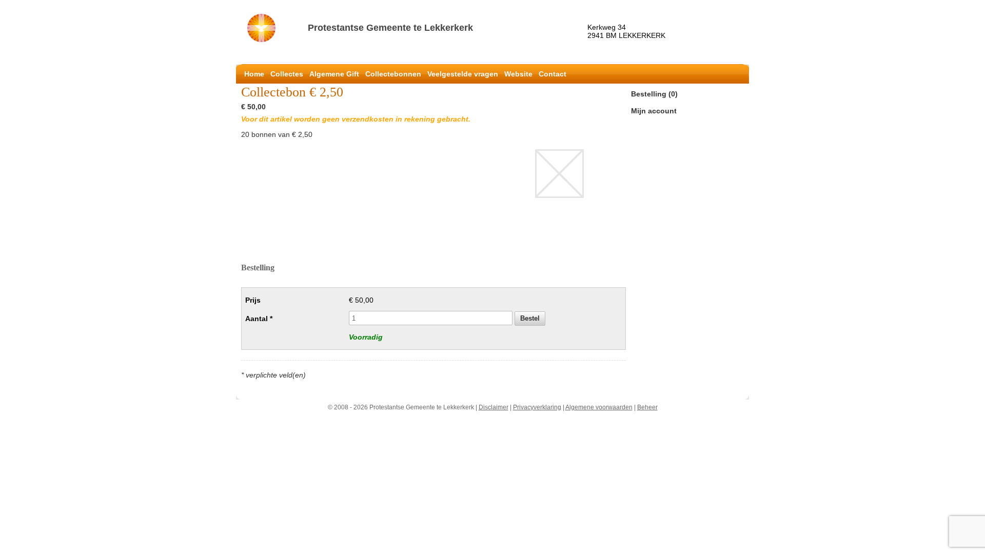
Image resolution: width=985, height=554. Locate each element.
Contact (552, 74)
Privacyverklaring (537, 407)
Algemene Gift (334, 74)
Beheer (647, 407)
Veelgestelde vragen (462, 74)
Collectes (286, 74)
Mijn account (654, 111)
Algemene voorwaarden (599, 407)
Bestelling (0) (654, 94)
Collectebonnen (393, 74)
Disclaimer (493, 407)
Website (518, 74)
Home (254, 74)
